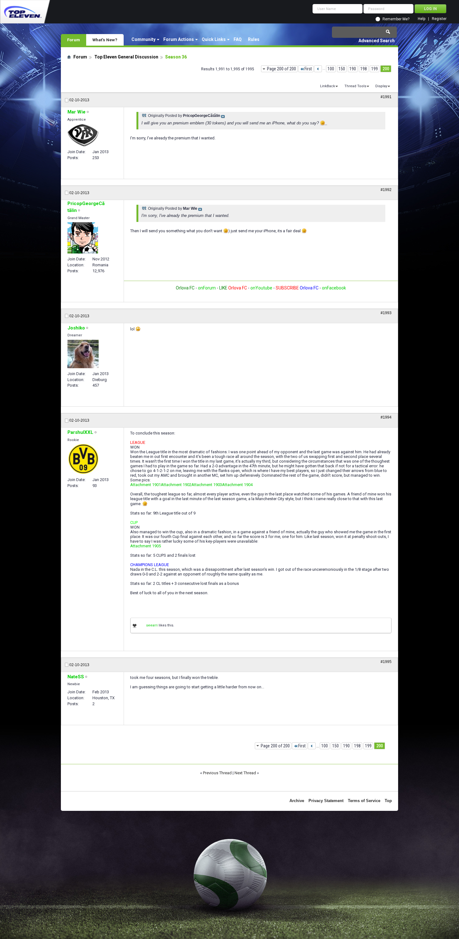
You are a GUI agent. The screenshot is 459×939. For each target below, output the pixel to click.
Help (421, 19)
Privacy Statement (325, 800)
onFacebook (334, 287)
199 (374, 68)
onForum (207, 287)
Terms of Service (364, 800)
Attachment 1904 (237, 484)
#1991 (386, 97)
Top (388, 800)
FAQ (238, 39)
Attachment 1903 (206, 484)
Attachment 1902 (176, 484)
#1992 (386, 190)
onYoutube (260, 287)
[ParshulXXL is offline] (83, 459)
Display (381, 86)
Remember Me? (396, 19)
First (308, 68)
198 (363, 68)
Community (143, 39)
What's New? (104, 39)
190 (352, 68)
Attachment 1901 (145, 484)
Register (439, 19)
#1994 (386, 417)
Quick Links (214, 39)
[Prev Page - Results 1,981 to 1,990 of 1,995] (318, 68)
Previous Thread (217, 773)
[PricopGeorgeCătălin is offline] (82, 238)
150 (341, 68)
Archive (296, 800)
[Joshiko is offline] (83, 354)
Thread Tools (355, 86)
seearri (152, 625)
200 (386, 68)
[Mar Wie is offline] (83, 135)
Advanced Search (376, 40)
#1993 (386, 313)
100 (331, 68)
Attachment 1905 (145, 546)
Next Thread (245, 773)
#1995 (386, 662)
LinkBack (327, 86)
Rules (253, 39)
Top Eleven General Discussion (126, 56)
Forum (73, 39)
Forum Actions (178, 39)
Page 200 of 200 (281, 68)
